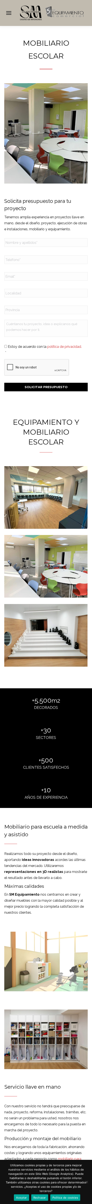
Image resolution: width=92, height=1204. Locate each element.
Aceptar (21, 1197)
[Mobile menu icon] (8, 13)
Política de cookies (65, 1197)
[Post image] (46, 497)
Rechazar (39, 1197)
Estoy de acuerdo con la (45, 347)
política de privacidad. (64, 347)
